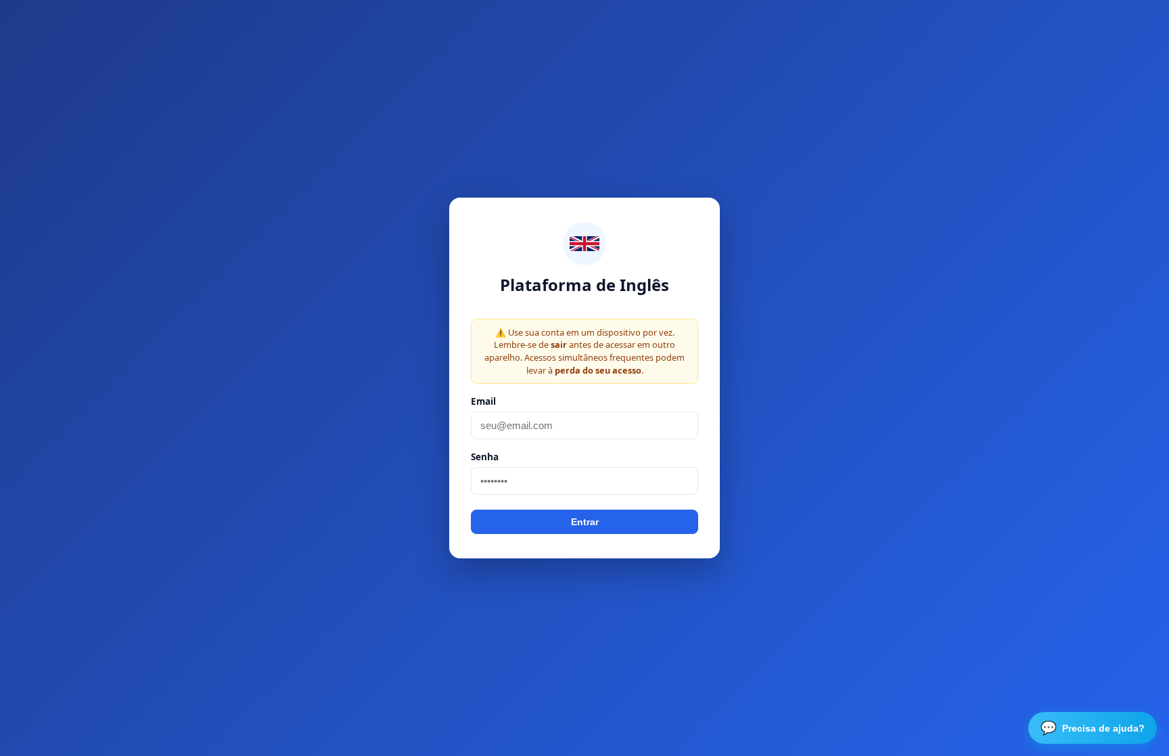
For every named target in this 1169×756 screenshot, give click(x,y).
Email (483, 401)
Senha (485, 456)
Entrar (585, 521)
